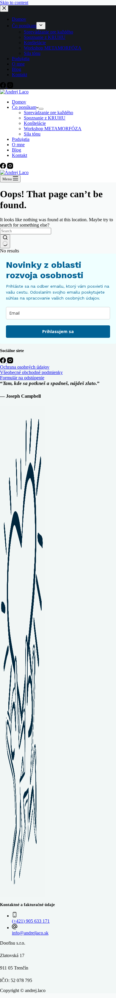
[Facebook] (3, 167)
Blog (16, 149)
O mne (18, 144)
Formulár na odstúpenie (22, 377)
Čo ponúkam (24, 107)
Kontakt (19, 155)
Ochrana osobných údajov (24, 367)
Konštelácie (35, 123)
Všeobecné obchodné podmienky (31, 372)
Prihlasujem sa (58, 331)
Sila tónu (32, 133)
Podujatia (20, 139)
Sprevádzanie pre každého (48, 112)
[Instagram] (10, 167)
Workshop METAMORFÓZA (52, 128)
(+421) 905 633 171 (31, 921)
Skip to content (14, 2)
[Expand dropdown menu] (41, 109)
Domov (19, 101)
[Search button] (5, 241)
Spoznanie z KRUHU (44, 117)
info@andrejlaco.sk (30, 932)
